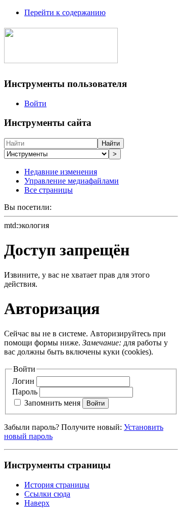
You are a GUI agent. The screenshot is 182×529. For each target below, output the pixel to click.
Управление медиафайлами (71, 181)
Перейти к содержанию (65, 12)
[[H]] (61, 58)
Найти (111, 143)
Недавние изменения (60, 171)
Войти (35, 103)
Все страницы (48, 190)
